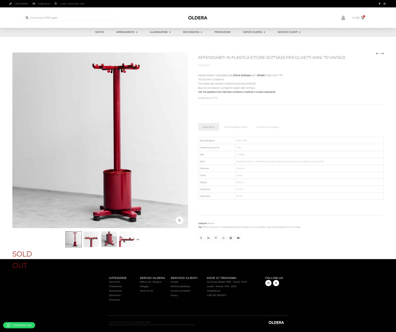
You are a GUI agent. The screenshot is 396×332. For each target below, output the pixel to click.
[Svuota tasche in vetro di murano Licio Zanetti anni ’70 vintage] (382, 53)
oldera (281, 227)
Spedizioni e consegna (267, 127)
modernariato (271, 227)
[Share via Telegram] (231, 238)
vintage (297, 227)
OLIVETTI (289, 227)
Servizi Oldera (252, 32)
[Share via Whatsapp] (223, 238)
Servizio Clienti (288, 32)
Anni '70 (219, 227)
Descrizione (208, 127)
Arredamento (125, 32)
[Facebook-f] (379, 4)
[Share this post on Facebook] (201, 238)
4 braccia (211, 227)
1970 (204, 227)
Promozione (223, 32)
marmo (253, 227)
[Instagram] (384, 4)
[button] (19, 325)
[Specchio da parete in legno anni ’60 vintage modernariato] (377, 53)
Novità (99, 32)
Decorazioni (191, 32)
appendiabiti (230, 227)
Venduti (211, 223)
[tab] (208, 127)
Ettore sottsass (242, 227)
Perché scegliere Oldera (235, 127)
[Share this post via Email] (238, 238)
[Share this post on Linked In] (208, 238)
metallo (261, 227)
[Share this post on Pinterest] (216, 238)
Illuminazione (159, 32)
